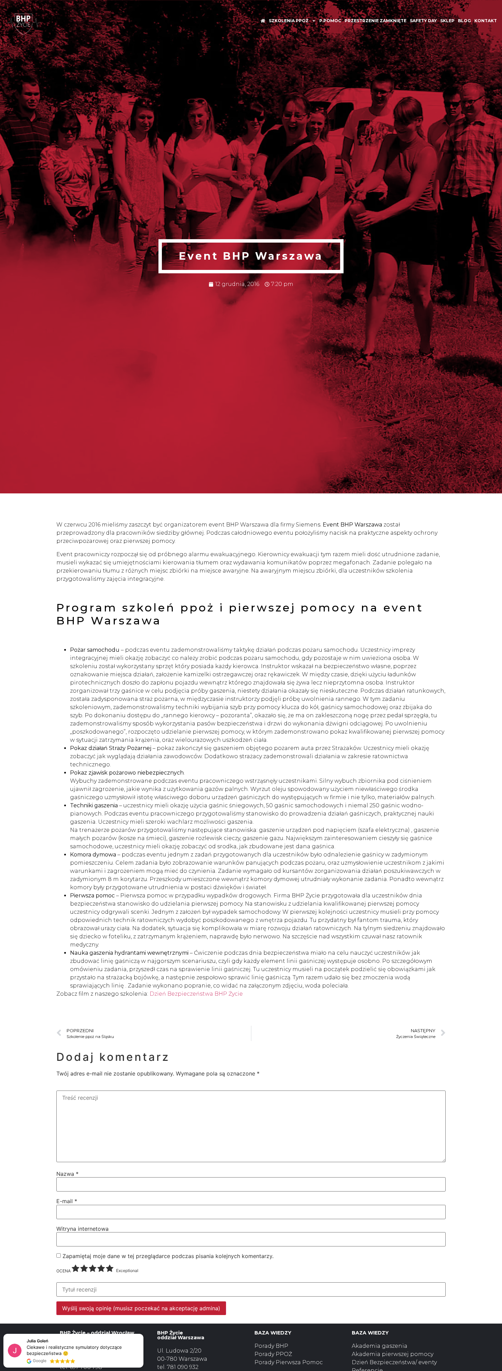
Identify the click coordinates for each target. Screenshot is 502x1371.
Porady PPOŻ (273, 1354)
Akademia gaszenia (379, 1346)
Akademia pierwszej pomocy (392, 1354)
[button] (143, 1334)
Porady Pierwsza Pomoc (288, 1362)
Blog (464, 20)
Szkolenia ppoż (288, 20)
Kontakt (485, 20)
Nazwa (67, 1174)
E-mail (66, 1201)
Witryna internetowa (82, 1228)
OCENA (63, 1271)
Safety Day (423, 20)
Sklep (447, 20)
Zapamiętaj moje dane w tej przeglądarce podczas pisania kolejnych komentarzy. (168, 1256)
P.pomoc (330, 20)
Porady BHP (271, 1346)
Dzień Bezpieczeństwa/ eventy (394, 1362)
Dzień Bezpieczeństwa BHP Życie (196, 994)
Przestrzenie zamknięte (375, 20)
